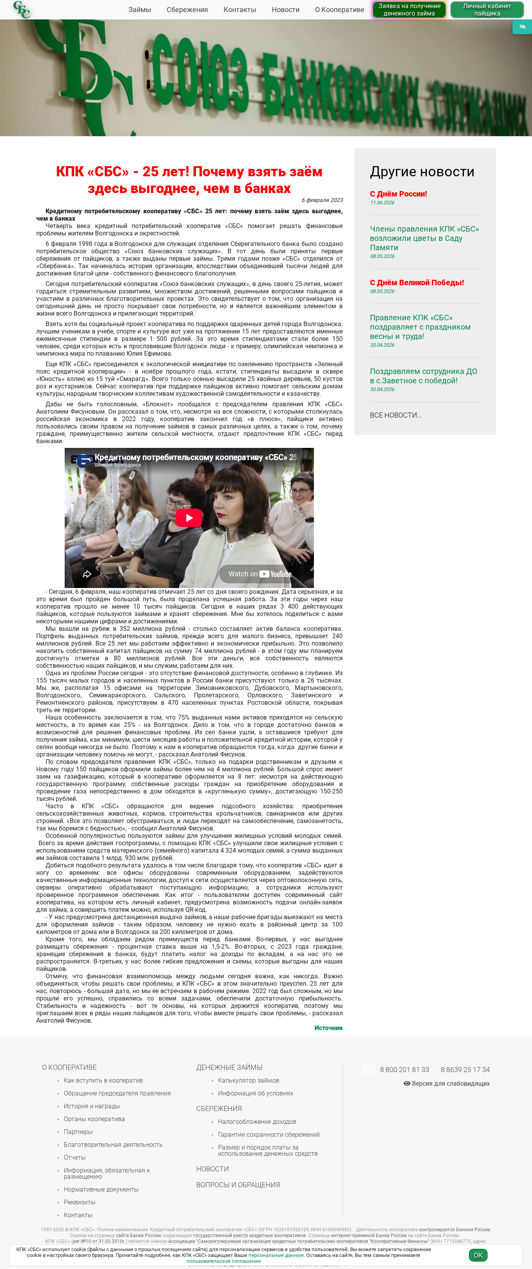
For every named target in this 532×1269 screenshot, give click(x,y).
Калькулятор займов (248, 1080)
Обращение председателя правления (117, 1093)
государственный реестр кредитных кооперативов (249, 1235)
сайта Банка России (138, 1235)
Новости (285, 10)
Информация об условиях (255, 1093)
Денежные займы (229, 1067)
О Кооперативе (340, 10)
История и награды (92, 1106)
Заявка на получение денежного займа (409, 9)
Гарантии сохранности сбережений (269, 1134)
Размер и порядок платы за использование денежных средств (268, 1150)
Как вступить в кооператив (103, 1080)
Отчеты (75, 1157)
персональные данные (276, 1255)
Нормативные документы (101, 1189)
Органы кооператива (94, 1119)
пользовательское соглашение (224, 1261)
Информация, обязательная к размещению (107, 1173)
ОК (478, 1255)
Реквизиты (79, 1202)
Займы (140, 10)
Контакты (240, 10)
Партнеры (78, 1132)
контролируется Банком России (454, 1229)
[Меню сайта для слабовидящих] (522, 26)
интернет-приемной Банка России (369, 1235)
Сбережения (187, 10)
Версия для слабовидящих (450, 1083)
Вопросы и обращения (238, 1185)
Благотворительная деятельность (113, 1144)
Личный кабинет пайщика (487, 9)
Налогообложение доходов (257, 1121)
